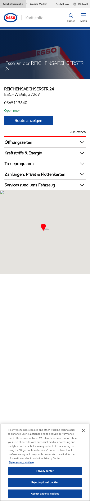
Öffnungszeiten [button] (18, 142)
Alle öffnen (78, 132)
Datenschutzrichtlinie (21, 462)
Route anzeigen (28, 120)
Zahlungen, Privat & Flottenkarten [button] (35, 174)
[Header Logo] (23, 17)
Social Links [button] (62, 4)
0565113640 (15, 102)
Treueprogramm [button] (19, 163)
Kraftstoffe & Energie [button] (23, 153)
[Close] (83, 430)
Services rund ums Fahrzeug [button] (30, 185)
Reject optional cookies (45, 482)
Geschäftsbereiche (13, 4)
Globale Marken (38, 4)
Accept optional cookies (45, 494)
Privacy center (45, 471)
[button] (83, 17)
